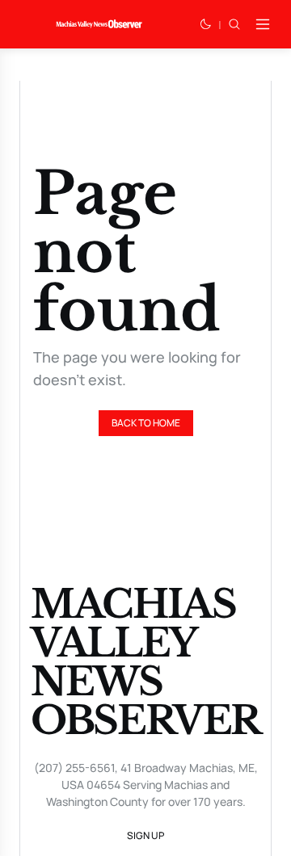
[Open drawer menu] (263, 24)
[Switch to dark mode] (205, 24)
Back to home (146, 423)
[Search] (234, 24)
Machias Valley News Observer (145, 662)
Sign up (145, 835)
